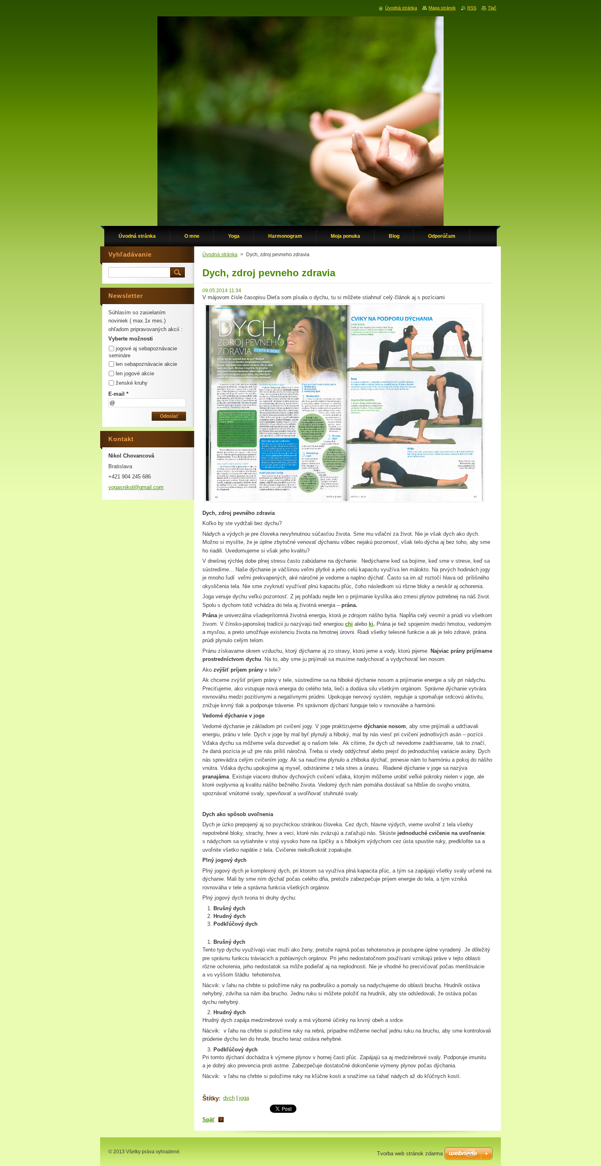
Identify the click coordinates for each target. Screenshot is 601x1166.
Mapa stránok (442, 7)
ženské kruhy (132, 383)
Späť (208, 1119)
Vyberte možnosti (130, 339)
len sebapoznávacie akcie (146, 364)
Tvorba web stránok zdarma (410, 1153)
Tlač (492, 7)
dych (229, 1098)
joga (244, 1098)
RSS (471, 7)
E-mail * (118, 394)
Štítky (210, 1098)
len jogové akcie (135, 373)
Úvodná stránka (220, 254)
